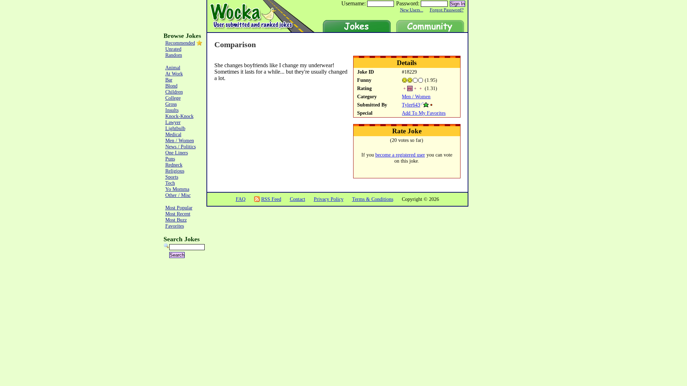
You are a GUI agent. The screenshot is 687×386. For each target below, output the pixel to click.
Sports (171, 177)
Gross (171, 104)
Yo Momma (177, 189)
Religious (174, 171)
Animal (172, 67)
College (173, 98)
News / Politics (180, 146)
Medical (173, 134)
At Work (174, 73)
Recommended (180, 43)
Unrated (173, 49)
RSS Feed (271, 199)
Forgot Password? (447, 10)
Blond (171, 86)
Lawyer (173, 122)
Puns (170, 159)
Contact (297, 199)
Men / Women (416, 96)
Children (174, 92)
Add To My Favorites (423, 113)
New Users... (411, 10)
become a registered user (400, 155)
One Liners (176, 152)
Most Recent (177, 214)
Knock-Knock (179, 116)
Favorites (174, 226)
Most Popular (179, 208)
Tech (170, 183)
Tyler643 (411, 105)
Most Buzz (176, 220)
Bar (168, 80)
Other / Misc (178, 195)
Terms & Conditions (372, 199)
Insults (172, 110)
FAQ (240, 199)
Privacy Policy (329, 199)
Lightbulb (175, 128)
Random (173, 55)
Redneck (173, 165)
